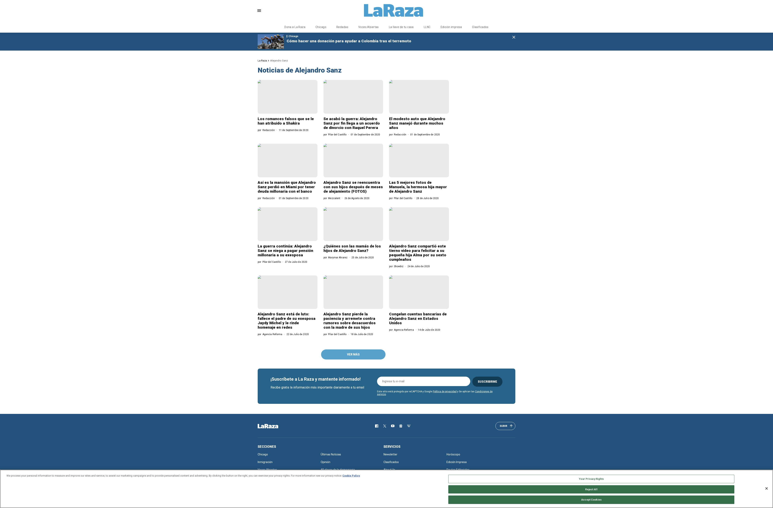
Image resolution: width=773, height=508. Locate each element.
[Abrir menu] (259, 10)
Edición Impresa (456, 462)
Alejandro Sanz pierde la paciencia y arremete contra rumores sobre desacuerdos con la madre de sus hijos (349, 321)
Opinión (325, 462)
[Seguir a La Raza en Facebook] (377, 426)
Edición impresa (451, 27)
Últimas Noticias (331, 454)
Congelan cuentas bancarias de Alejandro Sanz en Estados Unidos (418, 318)
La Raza (262, 60)
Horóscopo (453, 454)
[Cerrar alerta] (513, 37)
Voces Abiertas (368, 27)
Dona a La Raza (294, 27)
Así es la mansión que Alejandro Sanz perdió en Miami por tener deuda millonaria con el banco (287, 187)
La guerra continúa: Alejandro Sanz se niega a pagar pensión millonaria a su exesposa (285, 250)
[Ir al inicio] (274, 426)
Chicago (320, 27)
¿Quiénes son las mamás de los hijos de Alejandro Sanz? (352, 248)
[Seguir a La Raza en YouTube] (393, 426)
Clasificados (480, 27)
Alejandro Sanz (279, 60)
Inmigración (265, 462)
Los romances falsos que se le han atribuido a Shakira (286, 121)
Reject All (591, 489)
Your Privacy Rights (591, 478)
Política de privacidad (445, 391)
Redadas (342, 27)
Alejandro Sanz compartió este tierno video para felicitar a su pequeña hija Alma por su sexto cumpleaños (417, 253)
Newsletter (390, 454)
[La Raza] (393, 10)
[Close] (766, 488)
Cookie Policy (351, 475)
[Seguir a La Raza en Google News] (401, 426)
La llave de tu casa (401, 27)
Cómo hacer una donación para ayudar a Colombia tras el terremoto (349, 41)
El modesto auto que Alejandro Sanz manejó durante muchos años (417, 123)
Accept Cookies (591, 499)
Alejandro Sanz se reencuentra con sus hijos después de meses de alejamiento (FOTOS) (353, 187)
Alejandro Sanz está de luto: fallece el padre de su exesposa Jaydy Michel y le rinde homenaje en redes (286, 321)
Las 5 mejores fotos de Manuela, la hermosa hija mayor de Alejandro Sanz (418, 187)
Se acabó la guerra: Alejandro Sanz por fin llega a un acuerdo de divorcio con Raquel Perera (351, 123)
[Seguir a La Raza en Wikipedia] (409, 426)
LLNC (427, 27)
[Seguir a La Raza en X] (385, 426)
